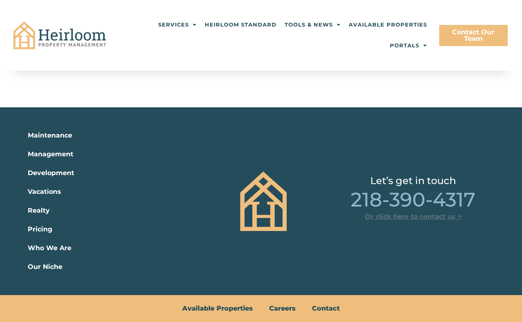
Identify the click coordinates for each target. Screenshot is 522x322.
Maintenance (50, 135)
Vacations (44, 191)
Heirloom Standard (240, 25)
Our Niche (45, 267)
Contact (326, 308)
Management (50, 154)
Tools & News (309, 25)
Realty (39, 210)
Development (51, 173)
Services (173, 25)
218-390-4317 (413, 199)
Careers (282, 308)
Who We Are (49, 248)
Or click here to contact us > (413, 216)
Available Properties (388, 25)
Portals (404, 45)
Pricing (40, 229)
